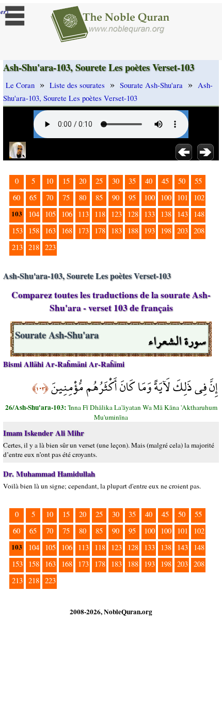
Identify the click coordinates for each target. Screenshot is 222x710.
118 (99, 214)
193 (149, 230)
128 (133, 214)
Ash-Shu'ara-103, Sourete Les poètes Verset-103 (108, 91)
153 (17, 230)
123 (116, 214)
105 (50, 214)
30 (115, 181)
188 (133, 230)
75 (66, 197)
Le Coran (20, 85)
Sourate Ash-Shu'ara (151, 85)
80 (82, 197)
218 (33, 247)
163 (50, 230)
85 (99, 197)
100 (149, 197)
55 (198, 181)
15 (66, 181)
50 (181, 181)
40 (148, 181)
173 (83, 230)
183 (116, 230)
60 (16, 197)
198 (166, 230)
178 (99, 230)
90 (115, 197)
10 (49, 181)
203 (182, 230)
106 (66, 214)
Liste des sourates (77, 85)
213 (17, 247)
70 (49, 197)
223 (50, 247)
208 (199, 230)
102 (199, 197)
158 (33, 230)
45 (165, 181)
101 (182, 197)
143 (182, 214)
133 (149, 214)
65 (33, 197)
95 (132, 197)
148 (199, 214)
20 (82, 181)
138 (166, 214)
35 (132, 181)
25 (99, 181)
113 (83, 214)
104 (33, 214)
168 (66, 230)
